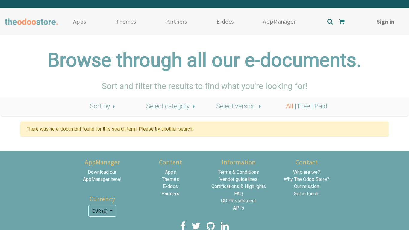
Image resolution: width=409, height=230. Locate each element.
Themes (126, 21)
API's (238, 208)
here (115, 179)
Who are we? (306, 172)
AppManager (279, 21)
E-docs (225, 21)
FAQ (238, 193)
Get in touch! (307, 193)
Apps (79, 21)
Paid (320, 106)
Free (304, 106)
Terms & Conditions (238, 172)
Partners (176, 21)
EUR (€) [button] (100, 211)
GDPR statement (238, 201)
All (290, 106)
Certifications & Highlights (238, 186)
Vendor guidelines (238, 179)
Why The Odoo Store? (306, 179)
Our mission (306, 186)
